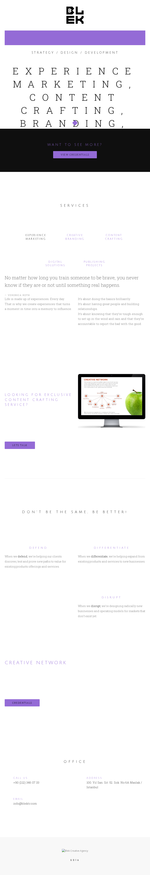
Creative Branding (74, 237)
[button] (75, 121)
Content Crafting (114, 237)
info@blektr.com (25, 803)
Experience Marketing (35, 237)
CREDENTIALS (22, 702)
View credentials (75, 154)
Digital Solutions (55, 264)
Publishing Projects (94, 264)
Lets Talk (19, 445)
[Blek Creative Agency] (75, 14)
